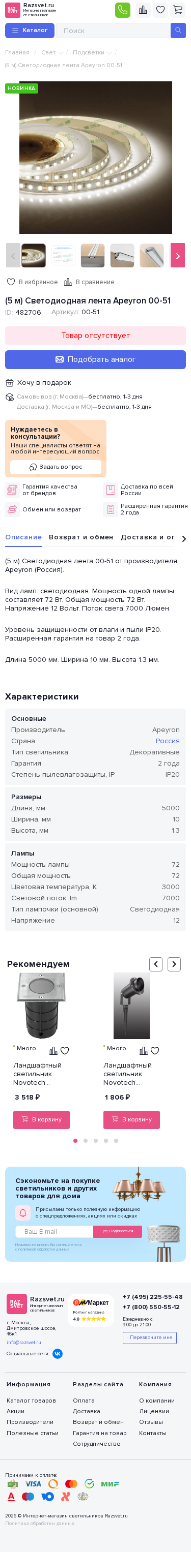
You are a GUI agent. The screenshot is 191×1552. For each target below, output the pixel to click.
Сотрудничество (97, 1444)
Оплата (84, 1401)
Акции (15, 1411)
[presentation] (13, 255)
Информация (29, 1384)
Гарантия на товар (99, 1433)
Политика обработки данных (39, 1524)
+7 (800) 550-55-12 (149, 1307)
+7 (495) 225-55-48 (149, 1297)
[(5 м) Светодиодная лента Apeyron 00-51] (95, 157)
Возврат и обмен (81, 537)
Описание (23, 537)
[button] (75, 1140)
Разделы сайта (98, 1384)
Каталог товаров (31, 1401)
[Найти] (178, 30)
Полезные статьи (33, 1433)
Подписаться (121, 1231)
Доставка (86, 1411)
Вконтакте (57, 1354)
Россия (168, 741)
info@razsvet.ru (24, 1343)
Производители (30, 1422)
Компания (155, 1384)
